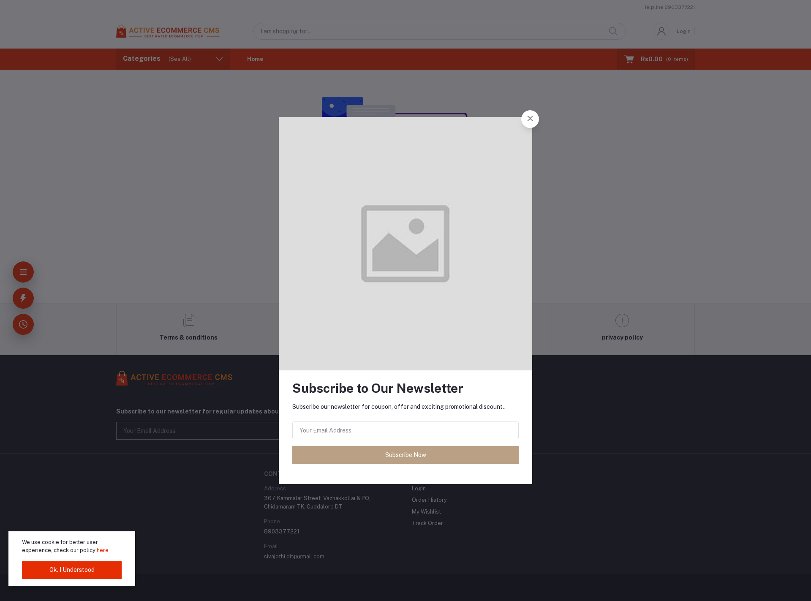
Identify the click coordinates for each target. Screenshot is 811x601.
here (103, 550)
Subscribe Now (405, 454)
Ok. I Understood (72, 569)
